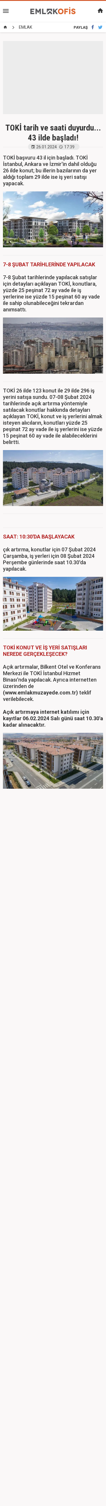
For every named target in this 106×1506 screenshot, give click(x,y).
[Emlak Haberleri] (88, 11)
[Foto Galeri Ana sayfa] (5, 27)
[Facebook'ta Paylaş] (93, 27)
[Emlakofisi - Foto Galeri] (53, 11)
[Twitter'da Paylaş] (100, 27)
